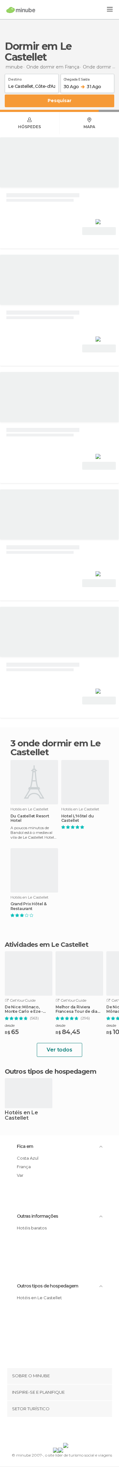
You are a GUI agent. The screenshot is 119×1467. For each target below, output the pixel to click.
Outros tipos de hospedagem (47, 1286)
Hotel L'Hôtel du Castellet (77, 818)
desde (10, 1025)
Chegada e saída (76, 78)
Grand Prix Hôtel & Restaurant (28, 906)
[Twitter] (58, 1431)
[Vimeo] (66, 1431)
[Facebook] (49, 1431)
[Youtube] (74, 1431)
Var (20, 1175)
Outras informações (37, 1216)
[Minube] (20, 9)
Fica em (25, 1146)
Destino (15, 78)
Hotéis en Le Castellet (21, 1115)
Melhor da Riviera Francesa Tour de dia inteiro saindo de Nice (78, 1009)
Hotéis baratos (32, 1227)
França (24, 1166)
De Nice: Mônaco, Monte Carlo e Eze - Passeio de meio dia (25, 1009)
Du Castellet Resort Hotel (29, 818)
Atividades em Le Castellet (46, 944)
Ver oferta (99, 231)
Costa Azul (27, 1158)
